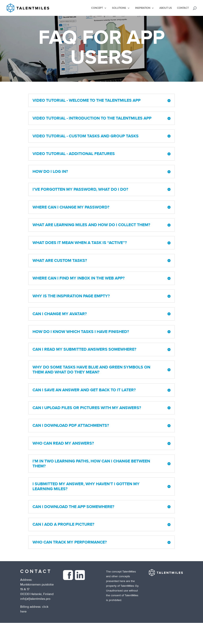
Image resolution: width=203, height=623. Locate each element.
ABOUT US (165, 8)
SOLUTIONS (119, 8)
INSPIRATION (142, 8)
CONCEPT (97, 8)
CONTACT (183, 8)
